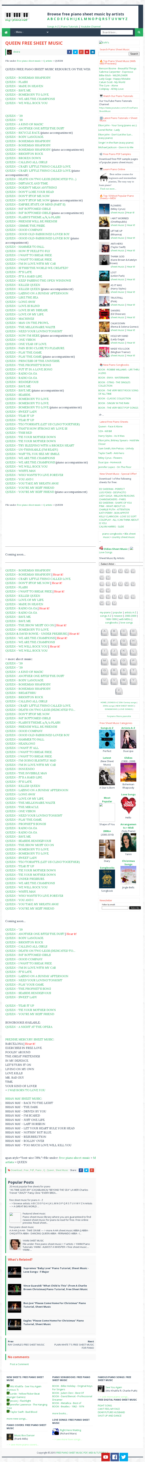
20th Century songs (127, 702)
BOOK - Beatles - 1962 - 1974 (68, 1406)
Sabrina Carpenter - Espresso (116, 71)
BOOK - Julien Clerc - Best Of (68, 1393)
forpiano (111, 716)
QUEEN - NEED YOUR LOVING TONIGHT (33, 331)
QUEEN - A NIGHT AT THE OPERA (28, 1027)
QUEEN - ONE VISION (20, 340)
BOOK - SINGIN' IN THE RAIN (113, 403)
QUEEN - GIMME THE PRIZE (25, 225)
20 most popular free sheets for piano (29, 1186)
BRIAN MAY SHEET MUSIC (23, 1098)
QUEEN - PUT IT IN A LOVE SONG (28, 369)
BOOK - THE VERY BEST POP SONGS (118, 407)
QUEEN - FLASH (16, 82)
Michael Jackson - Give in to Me (115, 147)
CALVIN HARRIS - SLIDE (111, 526)
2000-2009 (130, 615)
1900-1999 (111, 619)
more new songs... (17, 1418)
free (26, 1170)
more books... (60, 1413)
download (16, 1170)
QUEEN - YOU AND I (19, 479)
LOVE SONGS (125, 709)
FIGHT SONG (105, 1405)
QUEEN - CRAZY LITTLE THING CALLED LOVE (38, 166)
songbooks (111, 622)
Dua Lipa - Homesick (109, 462)
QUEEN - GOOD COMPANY (24, 230)
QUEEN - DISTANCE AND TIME (26, 183)
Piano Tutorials (69, 26)
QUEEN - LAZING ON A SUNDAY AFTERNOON (36, 293)
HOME (103, 702)
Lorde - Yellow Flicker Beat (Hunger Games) (23, 1395)
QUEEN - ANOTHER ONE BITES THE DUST (34, 128)
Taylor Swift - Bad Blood (23, 1412)
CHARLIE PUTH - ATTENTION (114, 509)
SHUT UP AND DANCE (110, 1415)
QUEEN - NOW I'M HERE (22, 335)
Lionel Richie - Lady (109, 129)
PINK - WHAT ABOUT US (112, 506)
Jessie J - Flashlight (20, 1400)
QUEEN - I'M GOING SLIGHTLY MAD (30, 760)
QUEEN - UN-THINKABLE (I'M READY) (31, 449)
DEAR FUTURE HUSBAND (111, 1412)
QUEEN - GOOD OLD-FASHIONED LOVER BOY (37, 234)
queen (50, 1170)
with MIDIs (125, 619)
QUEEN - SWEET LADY (21, 411)
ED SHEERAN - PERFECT (112, 489)
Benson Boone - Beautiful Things (118, 68)
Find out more (107, 188)
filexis (119, 716)
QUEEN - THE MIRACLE (22, 807)
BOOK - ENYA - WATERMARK (113, 377)
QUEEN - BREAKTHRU (20, 693)
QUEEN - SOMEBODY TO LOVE (27, 94)
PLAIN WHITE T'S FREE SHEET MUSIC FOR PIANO (74, 1346)
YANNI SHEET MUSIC (33, 1240)
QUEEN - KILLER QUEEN (22, 285)
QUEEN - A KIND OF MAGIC (24, 124)
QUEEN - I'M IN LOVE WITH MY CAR (30, 263)
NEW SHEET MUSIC (125, 706)
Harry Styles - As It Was (111, 435)
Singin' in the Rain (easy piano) (115, 142)
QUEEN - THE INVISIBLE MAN (26, 773)
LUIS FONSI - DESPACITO (112, 492)
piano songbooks (112, 533)
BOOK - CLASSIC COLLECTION (114, 398)
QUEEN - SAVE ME (18, 90)
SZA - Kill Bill (105, 431)
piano (38, 1170)
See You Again (114, 1387)
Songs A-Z (53, 26)
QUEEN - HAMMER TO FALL (24, 247)
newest (118, 615)
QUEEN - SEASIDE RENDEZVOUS (28, 841)
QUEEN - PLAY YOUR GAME (24, 984)
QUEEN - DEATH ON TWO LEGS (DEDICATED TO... (40, 710)
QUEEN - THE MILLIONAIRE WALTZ (30, 327)
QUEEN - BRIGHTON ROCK (24, 154)
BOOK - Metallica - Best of (66, 1403)
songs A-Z (105, 615)
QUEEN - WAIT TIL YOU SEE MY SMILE (32, 454)
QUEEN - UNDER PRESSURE (24, 879)
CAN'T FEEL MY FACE (109, 1409)
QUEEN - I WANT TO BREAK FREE (28, 255)
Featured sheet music (34, 1213)
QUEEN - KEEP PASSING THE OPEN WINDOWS (38, 280)
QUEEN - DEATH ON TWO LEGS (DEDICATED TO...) (40, 179)
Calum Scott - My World (112, 82)
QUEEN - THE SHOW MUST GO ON (29, 625)
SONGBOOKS (111, 709)
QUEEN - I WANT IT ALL (22, 748)
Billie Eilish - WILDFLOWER (113, 75)
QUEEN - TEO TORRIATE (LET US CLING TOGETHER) (42, 424)
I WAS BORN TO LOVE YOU (26, 1090)
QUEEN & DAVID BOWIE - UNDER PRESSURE (36, 633)
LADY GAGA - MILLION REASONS (117, 495)
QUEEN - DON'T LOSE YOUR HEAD (29, 192)
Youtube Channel (91, 26)
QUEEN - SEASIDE (17, 395)
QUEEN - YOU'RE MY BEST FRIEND (29, 488)
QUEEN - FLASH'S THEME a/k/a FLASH (32, 217)
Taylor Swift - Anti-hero (111, 453)
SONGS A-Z (113, 702)
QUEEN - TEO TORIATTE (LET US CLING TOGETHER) (42, 862)
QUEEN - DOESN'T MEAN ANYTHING (31, 187)
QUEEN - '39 (14, 116)
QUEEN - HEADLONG (20, 743)
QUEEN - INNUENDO (20, 769)
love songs (126, 622)
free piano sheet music (29, 60)
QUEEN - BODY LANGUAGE (24, 137)
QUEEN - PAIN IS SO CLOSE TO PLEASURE (34, 348)
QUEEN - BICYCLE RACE (22, 132)
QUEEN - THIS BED (18, 432)
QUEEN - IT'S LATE (18, 272)
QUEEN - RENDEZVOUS (21, 382)
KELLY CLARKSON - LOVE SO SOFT (118, 516)
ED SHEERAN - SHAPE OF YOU (115, 502)
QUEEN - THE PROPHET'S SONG (28, 365)
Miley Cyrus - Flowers (110, 457)
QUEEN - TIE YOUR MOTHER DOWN (30, 437)
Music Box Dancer (24, 1435)
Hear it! (130, 212)
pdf (32, 1170)
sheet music (62, 1170)
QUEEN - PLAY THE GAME (23, 352)
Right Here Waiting (70, 1430)
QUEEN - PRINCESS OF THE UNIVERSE (32, 361)
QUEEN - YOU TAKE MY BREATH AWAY (32, 483)
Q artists (48, 60)
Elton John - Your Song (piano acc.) (117, 125)
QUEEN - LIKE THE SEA (21, 297)
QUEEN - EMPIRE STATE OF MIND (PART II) (35, 204)
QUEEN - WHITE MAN (20, 471)
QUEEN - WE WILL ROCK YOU (26, 103)
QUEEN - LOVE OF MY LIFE (24, 314)
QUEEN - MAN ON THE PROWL (27, 323)
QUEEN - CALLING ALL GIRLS (26, 162)
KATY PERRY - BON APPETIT (114, 513)
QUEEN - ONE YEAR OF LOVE (25, 344)
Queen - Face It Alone (110, 426)
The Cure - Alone (108, 85)
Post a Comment (19, 1364)
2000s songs (108, 706)
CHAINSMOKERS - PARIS (112, 499)
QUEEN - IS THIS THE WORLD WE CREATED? (36, 268)
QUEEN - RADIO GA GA (21, 373)
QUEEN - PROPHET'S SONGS (25, 824)
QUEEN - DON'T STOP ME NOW (27, 196)
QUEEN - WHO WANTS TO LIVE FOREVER (34, 475)
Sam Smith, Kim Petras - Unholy (116, 448)
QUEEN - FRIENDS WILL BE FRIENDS (31, 221)
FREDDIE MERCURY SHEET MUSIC (29, 1039)
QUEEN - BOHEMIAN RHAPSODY (28, 77)
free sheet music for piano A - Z (26, 1200)
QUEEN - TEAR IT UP (19, 416)
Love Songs (105, 552)
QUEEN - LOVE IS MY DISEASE (26, 310)
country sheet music (123, 537)
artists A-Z (130, 612)
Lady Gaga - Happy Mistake (114, 78)
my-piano (105, 612)
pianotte (127, 716)
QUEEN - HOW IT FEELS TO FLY (27, 251)
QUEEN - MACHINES (19, 318)
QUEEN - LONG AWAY (20, 302)
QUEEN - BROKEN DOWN (23, 158)
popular (117, 612)
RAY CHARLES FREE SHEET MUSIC (26, 1344)
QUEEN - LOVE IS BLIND (22, 306)
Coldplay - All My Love (111, 89)
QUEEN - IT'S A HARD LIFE (23, 276)
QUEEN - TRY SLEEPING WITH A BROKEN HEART (39, 445)
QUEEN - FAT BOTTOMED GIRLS (28, 209)
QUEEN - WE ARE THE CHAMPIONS (30, 99)
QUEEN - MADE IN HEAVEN (24, 86)
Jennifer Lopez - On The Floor (114, 467)
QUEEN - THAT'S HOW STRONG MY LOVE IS (36, 428)
